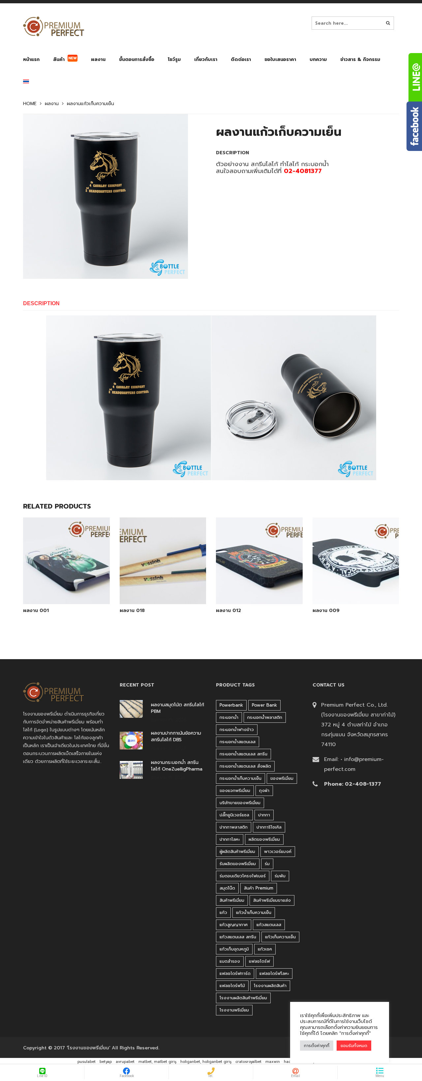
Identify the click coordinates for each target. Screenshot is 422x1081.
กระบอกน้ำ (229, 717)
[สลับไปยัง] (26, 83)
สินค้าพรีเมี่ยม (232, 900)
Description (41, 303)
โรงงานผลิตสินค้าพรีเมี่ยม (243, 998)
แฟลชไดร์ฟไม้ (232, 985)
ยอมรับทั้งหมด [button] (354, 1045)
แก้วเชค (265, 949)
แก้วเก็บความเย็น (280, 937)
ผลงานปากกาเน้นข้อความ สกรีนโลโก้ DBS (176, 736)
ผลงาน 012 (228, 610)
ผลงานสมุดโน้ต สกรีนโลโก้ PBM (177, 708)
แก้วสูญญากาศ (234, 924)
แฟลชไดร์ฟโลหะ (274, 973)
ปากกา (264, 815)
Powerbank (231, 705)
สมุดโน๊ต (227, 888)
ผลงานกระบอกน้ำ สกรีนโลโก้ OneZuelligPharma (176, 766)
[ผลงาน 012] (259, 587)
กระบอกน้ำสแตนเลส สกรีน (243, 754)
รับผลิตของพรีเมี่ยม (238, 864)
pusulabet (86, 1062)
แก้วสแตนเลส (268, 924)
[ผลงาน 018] (162, 587)
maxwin (272, 1062)
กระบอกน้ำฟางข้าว (237, 729)
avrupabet (125, 1062)
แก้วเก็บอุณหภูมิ (234, 949)
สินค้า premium (258, 888)
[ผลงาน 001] (66, 587)
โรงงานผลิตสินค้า (270, 985)
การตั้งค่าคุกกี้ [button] (316, 1045)
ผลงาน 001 (36, 610)
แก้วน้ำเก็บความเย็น (253, 912)
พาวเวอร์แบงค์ (277, 851)
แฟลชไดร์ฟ (259, 961)
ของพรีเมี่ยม (281, 778)
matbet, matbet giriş (157, 1062)
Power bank (264, 705)
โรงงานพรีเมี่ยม (234, 1010)
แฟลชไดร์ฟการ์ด (235, 973)
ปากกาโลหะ (230, 839)
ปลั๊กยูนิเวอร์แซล (234, 815)
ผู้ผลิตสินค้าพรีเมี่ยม (237, 851)
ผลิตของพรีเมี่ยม (264, 839)
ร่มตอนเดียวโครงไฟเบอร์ (243, 876)
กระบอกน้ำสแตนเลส (238, 742)
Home (30, 104)
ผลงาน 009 (326, 610)
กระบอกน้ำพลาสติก (264, 717)
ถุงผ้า (264, 790)
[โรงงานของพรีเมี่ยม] (53, 26)
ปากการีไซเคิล (269, 827)
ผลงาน (52, 104)
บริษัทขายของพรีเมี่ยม (240, 803)
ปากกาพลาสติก (234, 827)
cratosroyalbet (248, 1062)
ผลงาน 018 (132, 610)
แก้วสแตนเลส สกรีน (238, 937)
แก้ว (223, 912)
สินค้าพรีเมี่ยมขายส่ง (272, 900)
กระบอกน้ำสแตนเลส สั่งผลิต (245, 766)
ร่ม (267, 864)
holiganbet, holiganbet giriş (205, 1062)
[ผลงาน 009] (355, 587)
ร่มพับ (280, 876)
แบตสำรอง (230, 961)
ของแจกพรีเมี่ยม (235, 790)
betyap (106, 1062)
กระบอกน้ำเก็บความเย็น (240, 778)
